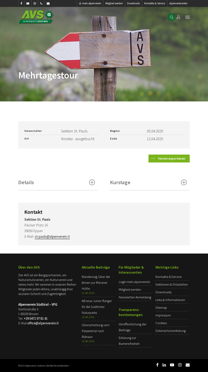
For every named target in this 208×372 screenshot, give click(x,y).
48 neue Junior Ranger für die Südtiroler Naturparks (97, 307)
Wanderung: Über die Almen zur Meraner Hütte (96, 282)
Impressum (163, 315)
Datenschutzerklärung (170, 330)
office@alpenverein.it (43, 323)
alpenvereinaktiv (178, 3)
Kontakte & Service (154, 3)
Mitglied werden (114, 3)
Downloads (133, 3)
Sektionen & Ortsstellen (171, 284)
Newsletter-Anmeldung (135, 297)
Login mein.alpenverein (134, 282)
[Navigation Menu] (187, 17)
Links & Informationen (170, 300)
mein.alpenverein (91, 3)
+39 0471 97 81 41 (36, 318)
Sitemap (161, 307)
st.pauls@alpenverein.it (52, 236)
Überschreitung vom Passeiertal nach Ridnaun (95, 331)
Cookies (161, 323)
